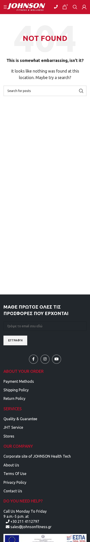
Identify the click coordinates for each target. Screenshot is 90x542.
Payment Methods (18, 381)
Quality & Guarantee (20, 419)
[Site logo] (29, 6)
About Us (11, 465)
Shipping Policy (16, 390)
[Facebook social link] (33, 359)
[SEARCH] (81, 91)
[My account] (84, 7)
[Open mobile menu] (5, 7)
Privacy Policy (14, 482)
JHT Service (13, 427)
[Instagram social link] (45, 359)
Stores (8, 436)
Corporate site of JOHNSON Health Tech (37, 456)
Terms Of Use (14, 474)
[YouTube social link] (56, 359)
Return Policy (14, 398)
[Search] (75, 7)
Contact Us (12, 491)
